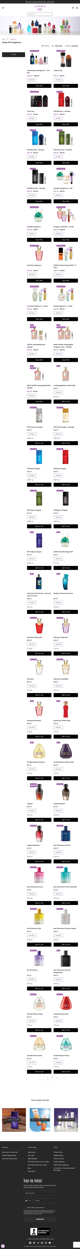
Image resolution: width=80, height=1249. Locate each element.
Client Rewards (32, 1158)
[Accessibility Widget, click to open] (3, 1246)
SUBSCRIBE (40, 1219)
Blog (29, 1168)
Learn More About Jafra (9, 1158)
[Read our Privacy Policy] (55, 1211)
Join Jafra (31, 1155)
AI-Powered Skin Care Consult (37, 1165)
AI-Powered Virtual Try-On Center (38, 1162)
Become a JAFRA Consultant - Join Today (40, 1)
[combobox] (39, 14)
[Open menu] (4, 7)
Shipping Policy (58, 1155)
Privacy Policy (58, 1152)
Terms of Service (59, 1158)
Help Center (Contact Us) (10, 1152)
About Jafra (31, 1152)
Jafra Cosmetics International (39, 1239)
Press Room (31, 1171)
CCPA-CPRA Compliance (61, 1165)
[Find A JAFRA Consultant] (72, 7)
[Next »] (63, 1078)
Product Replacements (9, 1155)
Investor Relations (59, 1162)
